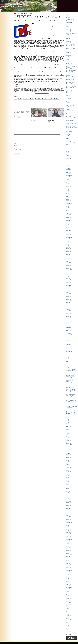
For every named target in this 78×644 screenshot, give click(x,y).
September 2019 (69, 252)
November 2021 (68, 217)
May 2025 (67, 165)
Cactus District (68, 29)
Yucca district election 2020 (71, 142)
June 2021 (67, 224)
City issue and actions (70, 44)
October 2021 (68, 488)
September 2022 (69, 203)
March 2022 (68, 481)
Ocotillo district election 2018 (71, 117)
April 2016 (67, 307)
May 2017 (67, 289)
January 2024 (68, 185)
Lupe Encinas (21, 18)
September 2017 (69, 285)
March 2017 (68, 292)
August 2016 (68, 302)
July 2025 (67, 162)
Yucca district (68, 141)
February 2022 (68, 213)
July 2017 (67, 288)
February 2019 (68, 262)
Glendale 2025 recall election (71, 70)
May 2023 (67, 192)
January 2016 (68, 312)
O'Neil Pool (68, 114)
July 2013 (67, 354)
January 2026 (68, 158)
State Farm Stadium (69, 130)
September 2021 (69, 220)
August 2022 (68, 204)
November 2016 (68, 567)
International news (69, 96)
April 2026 (67, 154)
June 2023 (67, 190)
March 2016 (68, 309)
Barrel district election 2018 (70, 25)
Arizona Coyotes (69, 23)
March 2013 (68, 360)
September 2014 (69, 334)
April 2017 (67, 290)
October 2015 (68, 316)
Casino (67, 35)
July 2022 (67, 206)
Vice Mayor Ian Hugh (28, 18)
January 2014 (68, 345)
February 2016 (68, 310)
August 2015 (68, 319)
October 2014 (68, 333)
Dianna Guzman (26, 17)
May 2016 (67, 306)
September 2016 (69, 300)
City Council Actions (69, 42)
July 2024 (67, 178)
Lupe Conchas (16, 18)
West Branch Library (69, 137)
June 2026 (67, 151)
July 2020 (67, 240)
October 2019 (68, 251)
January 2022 (68, 214)
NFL (66, 113)
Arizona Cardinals (69, 22)
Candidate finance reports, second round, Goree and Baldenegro (70, 394)
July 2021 (67, 223)
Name (15, 143)
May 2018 (67, 275)
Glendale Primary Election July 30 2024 (41, 17)
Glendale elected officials (70, 76)
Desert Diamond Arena (70, 56)
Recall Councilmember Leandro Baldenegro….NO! (70, 376)
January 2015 (68, 329)
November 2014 (68, 331)
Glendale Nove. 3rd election (71, 86)
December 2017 (68, 281)
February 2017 (68, 293)
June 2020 (67, 241)
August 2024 (68, 176)
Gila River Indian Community (71, 64)
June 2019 (67, 257)
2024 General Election (70, 19)
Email (15, 145)
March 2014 (68, 343)
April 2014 (67, 341)
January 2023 (68, 197)
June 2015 (67, 591)
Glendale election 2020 (70, 79)
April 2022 (67, 210)
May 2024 (67, 180)
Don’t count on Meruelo (35, 128)
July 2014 (67, 337)
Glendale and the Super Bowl (71, 45)
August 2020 (68, 238)
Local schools (68, 102)
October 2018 (68, 268)
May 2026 (67, 152)
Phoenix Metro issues (69, 119)
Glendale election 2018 (70, 78)
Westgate (67, 138)
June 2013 (67, 355)
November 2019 (68, 519)
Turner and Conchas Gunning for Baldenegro (71, 380)
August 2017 (68, 286)
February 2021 (68, 230)
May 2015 (67, 323)
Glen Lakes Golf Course (70, 68)
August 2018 (68, 271)
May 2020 (67, 512)
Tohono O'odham (69, 131)
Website (15, 147)
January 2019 (68, 264)
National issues (68, 112)
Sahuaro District (68, 124)
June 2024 (67, 179)
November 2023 (68, 186)
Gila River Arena (69, 63)
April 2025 (67, 166)
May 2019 (67, 258)
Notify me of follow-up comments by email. (22, 149)
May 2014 (67, 340)
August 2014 (68, 336)
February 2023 (68, 196)
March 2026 (68, 155)
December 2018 (68, 265)
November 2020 (68, 234)
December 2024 (68, 172)
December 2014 (68, 330)
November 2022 (68, 200)
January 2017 (68, 295)
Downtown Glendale (69, 58)
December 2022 (68, 199)
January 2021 (68, 231)
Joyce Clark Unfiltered (12, 4)
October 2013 (68, 350)
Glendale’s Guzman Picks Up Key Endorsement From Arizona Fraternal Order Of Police (55, 119)
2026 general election (69, 20)
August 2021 (68, 221)
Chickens (67, 37)
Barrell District (68, 26)
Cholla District (68, 38)
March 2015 (68, 326)
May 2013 (67, 357)
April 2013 (67, 358)
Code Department (69, 55)
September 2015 (69, 317)
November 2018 (68, 536)
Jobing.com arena (69, 98)
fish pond (67, 59)
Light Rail (67, 101)
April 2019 (67, 259)
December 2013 (68, 347)
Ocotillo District (68, 116)
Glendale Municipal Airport (70, 48)
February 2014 (68, 344)
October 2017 (68, 283)
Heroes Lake (68, 94)
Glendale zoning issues (70, 49)
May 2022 (67, 209)
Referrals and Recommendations (71, 123)
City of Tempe (68, 53)
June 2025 (67, 433)
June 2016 (67, 574)
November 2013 (68, 348)
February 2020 (68, 247)
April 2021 (67, 227)
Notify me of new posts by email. (21, 151)
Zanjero (67, 144)
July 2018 (67, 272)
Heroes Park (68, 95)
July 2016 (67, 303)
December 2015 (68, 313)
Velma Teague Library (69, 135)
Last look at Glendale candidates (25, 13)
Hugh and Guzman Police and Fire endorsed (56, 17)
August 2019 (68, 254)
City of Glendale (68, 41)
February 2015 (68, 327)
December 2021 (68, 216)
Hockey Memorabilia (43, 128)
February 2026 (68, 156)
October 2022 (68, 202)
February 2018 (68, 278)
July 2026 (67, 149)
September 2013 (69, 351)
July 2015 (67, 320)
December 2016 (68, 296)
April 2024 (67, 182)
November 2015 (68, 314)
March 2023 (68, 464)
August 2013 (68, 622)
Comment (16, 133)
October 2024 (68, 173)
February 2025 (68, 169)
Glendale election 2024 (70, 80)
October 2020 (68, 235)
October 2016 (68, 299)
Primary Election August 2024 (71, 120)
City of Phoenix (68, 52)
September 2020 (69, 237)
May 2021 (67, 226)
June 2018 (67, 543)
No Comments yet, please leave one (44, 18)
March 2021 (68, 228)
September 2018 (69, 269)
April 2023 (67, 193)
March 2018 (68, 276)
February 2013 (68, 361)
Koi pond (67, 99)
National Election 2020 (70, 110)
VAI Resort (68, 134)
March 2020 (68, 245)
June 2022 (67, 207)
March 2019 (68, 261)
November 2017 (68, 282)
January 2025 (68, 171)
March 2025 (68, 168)
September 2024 (69, 175)
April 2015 (67, 324)
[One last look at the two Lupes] (39, 112)
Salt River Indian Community (71, 126)
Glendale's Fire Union (69, 92)
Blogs (67, 27)
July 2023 (67, 189)
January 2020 (68, 248)
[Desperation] (22, 113)
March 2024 (68, 183)
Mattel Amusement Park (70, 106)
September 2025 (69, 161)
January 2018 (68, 279)
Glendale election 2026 (70, 82)
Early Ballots (31, 17)
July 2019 (67, 255)
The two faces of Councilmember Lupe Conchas (71, 373)
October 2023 (68, 187)
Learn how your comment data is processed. (36, 155)
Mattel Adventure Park (70, 105)
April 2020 (67, 244)
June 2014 (67, 338)
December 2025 (68, 159)
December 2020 (68, 233)
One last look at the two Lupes (37, 117)
